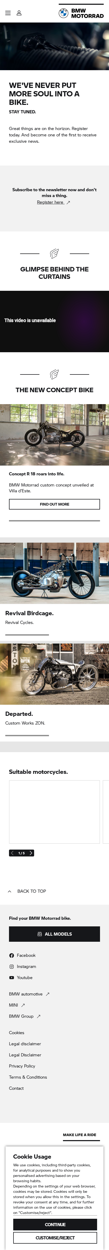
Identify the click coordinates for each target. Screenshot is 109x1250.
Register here (51, 202)
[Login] (19, 11)
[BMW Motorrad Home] (81, 13)
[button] (8, 13)
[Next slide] (30, 853)
